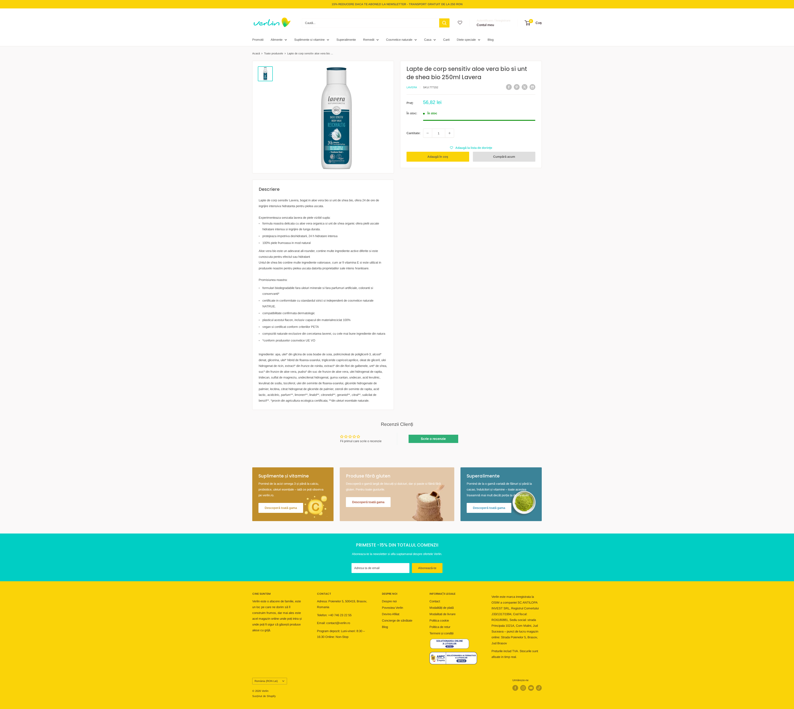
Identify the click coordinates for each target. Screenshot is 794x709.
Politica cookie (439, 620)
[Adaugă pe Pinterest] (517, 87)
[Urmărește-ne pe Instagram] (523, 688)
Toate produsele (273, 53)
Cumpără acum (504, 156)
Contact (434, 601)
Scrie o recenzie (433, 438)
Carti (446, 39)
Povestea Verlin (392, 607)
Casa (427, 39)
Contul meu (485, 25)
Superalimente (346, 39)
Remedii (368, 39)
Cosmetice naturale (399, 39)
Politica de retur (439, 627)
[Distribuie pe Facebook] (509, 87)
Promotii (257, 39)
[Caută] (444, 22)
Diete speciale (466, 39)
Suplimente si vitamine (309, 39)
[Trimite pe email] (532, 87)
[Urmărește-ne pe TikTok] (539, 688)
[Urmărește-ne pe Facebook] (515, 688)
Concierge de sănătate (397, 620)
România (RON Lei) (266, 681)
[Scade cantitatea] (427, 133)
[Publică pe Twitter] (524, 87)
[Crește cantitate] (449, 133)
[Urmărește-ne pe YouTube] (531, 688)
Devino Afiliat (390, 614)
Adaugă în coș (437, 156)
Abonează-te (427, 568)
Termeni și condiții (441, 633)
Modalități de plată (441, 607)
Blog (491, 39)
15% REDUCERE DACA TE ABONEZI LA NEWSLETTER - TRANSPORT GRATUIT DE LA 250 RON (397, 4)
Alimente (276, 39)
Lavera (412, 87)
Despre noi (389, 601)
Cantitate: (414, 133)
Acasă (256, 53)
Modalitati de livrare (442, 614)
